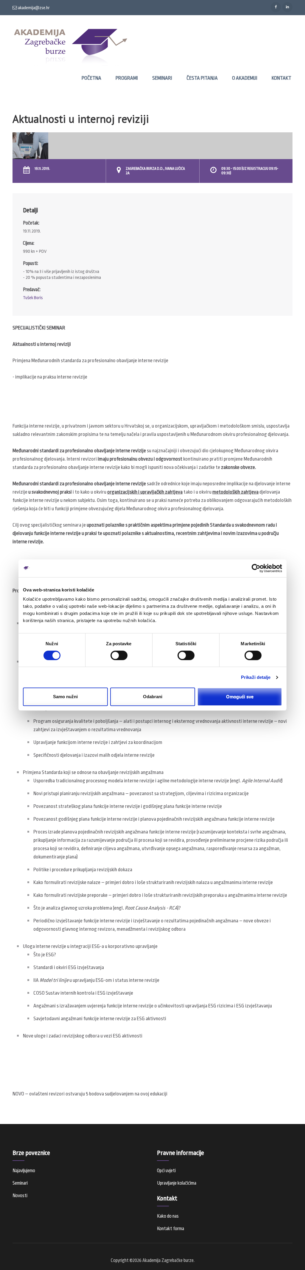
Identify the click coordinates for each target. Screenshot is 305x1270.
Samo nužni (65, 696)
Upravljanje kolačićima (176, 1183)
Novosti (20, 1195)
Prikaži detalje (256, 677)
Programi (127, 78)
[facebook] (276, 7)
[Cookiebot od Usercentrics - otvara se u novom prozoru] (256, 568)
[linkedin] (287, 7)
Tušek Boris (33, 297)
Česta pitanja (202, 78)
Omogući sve (239, 696)
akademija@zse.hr (33, 7)
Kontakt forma (170, 1228)
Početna (91, 78)
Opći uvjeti (166, 1170)
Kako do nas (168, 1216)
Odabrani (152, 696)
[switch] (119, 655)
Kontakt (281, 78)
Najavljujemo (24, 1170)
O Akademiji (244, 78)
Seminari (162, 78)
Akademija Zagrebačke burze (168, 1260)
